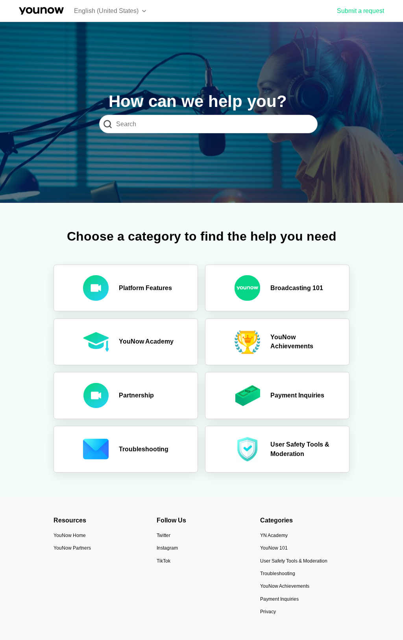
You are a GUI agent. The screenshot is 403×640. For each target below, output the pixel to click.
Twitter (163, 535)
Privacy (268, 611)
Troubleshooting (277, 573)
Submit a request (360, 10)
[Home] (41, 11)
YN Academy (274, 535)
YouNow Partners (72, 548)
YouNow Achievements (284, 586)
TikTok (163, 561)
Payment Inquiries (279, 599)
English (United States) (106, 10)
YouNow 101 (274, 548)
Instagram (167, 548)
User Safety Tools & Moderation (293, 561)
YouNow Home (70, 535)
